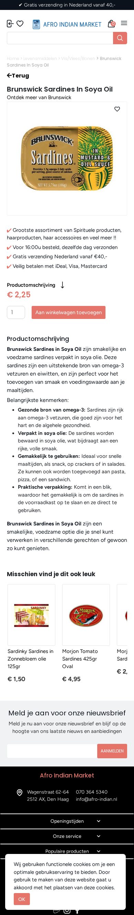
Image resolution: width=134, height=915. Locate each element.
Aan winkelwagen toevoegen (68, 312)
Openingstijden (67, 821)
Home (13, 58)
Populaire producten (67, 851)
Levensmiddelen (40, 58)
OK (21, 899)
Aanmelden (112, 751)
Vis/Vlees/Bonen (78, 58)
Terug (20, 76)
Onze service (67, 836)
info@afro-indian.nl (96, 799)
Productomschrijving (31, 285)
